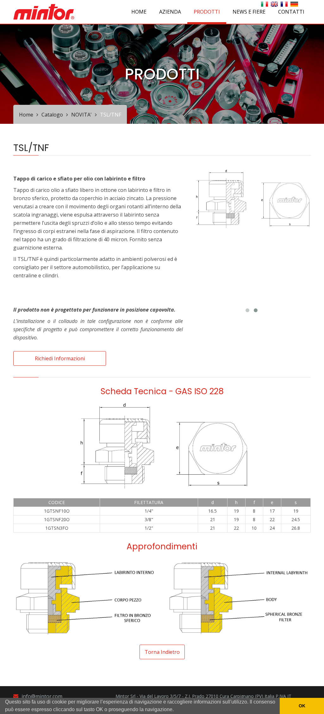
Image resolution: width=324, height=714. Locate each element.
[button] (176, 710)
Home (138, 11)
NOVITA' (81, 114)
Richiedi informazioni (59, 358)
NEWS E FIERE (249, 11)
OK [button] (302, 705)
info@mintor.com (42, 696)
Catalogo (52, 114)
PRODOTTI (207, 11)
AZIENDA (170, 11)
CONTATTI (291, 11)
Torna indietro (162, 651)
